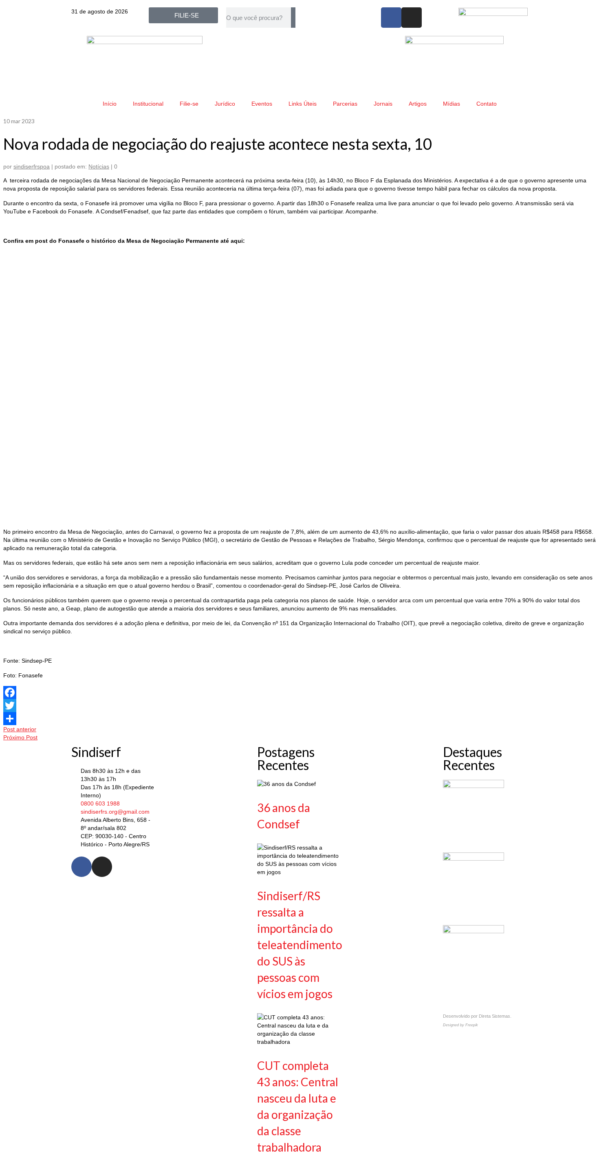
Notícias (98, 166)
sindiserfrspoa (31, 166)
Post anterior (19, 729)
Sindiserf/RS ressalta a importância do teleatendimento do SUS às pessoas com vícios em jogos (299, 945)
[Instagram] (411, 17)
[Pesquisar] (293, 17)
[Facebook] (391, 17)
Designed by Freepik (460, 1025)
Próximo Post (20, 737)
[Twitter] (299, 705)
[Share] (299, 718)
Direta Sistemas (494, 1016)
